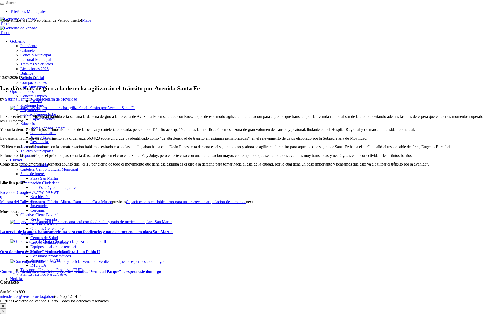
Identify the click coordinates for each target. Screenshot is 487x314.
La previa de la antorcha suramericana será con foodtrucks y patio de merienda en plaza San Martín (86, 231)
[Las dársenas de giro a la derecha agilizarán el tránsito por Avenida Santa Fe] (72, 108)
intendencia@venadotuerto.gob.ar (27, 296)
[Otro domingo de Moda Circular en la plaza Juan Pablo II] (58, 241)
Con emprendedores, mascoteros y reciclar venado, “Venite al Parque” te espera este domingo (80, 271)
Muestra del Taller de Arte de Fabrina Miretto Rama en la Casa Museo (56, 202)
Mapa (86, 20)
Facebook (8, 192)
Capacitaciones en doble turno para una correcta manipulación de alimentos (186, 202)
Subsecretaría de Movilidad (55, 99)
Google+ (24, 192)
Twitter (37, 192)
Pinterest (51, 192)
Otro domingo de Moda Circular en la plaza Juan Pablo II (50, 252)
